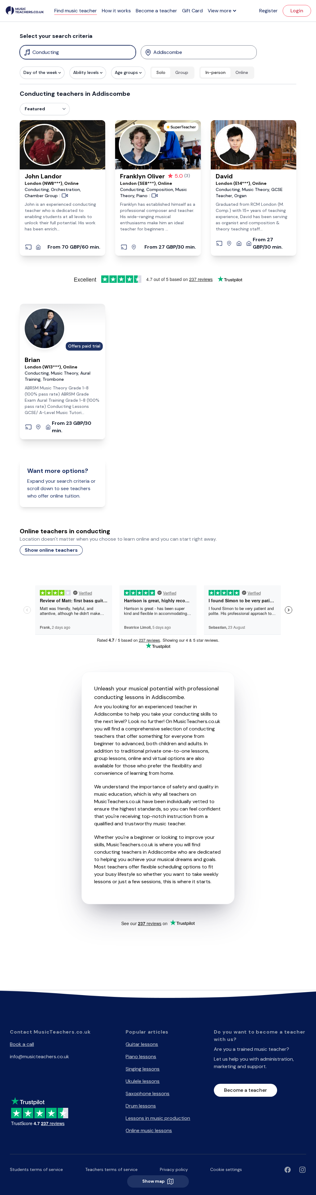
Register (268, 10)
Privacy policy (174, 1169)
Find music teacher (75, 10)
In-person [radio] (216, 72)
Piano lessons (141, 1056)
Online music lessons (149, 1130)
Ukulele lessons (143, 1081)
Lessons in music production (158, 1118)
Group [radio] (181, 72)
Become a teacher (156, 10)
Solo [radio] (160, 72)
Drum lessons (141, 1106)
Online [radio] (241, 72)
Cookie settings (226, 1169)
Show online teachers (51, 550)
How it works (116, 10)
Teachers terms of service (111, 1169)
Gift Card (192, 10)
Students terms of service (36, 1169)
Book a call (22, 1044)
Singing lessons (143, 1069)
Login (296, 10)
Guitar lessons (142, 1044)
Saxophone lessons (147, 1093)
